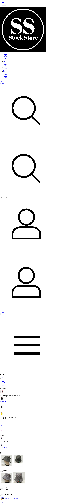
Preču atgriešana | (6, 498)
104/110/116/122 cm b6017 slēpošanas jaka (5, 440)
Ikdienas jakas (5, 74)
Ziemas (5, 58)
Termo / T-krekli (6, 56)
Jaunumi (2, 386)
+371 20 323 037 (2, 493)
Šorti (4, 69)
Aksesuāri (4, 61)
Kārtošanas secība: (2, 452)
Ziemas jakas (5, 54)
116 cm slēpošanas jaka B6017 (3, 447)
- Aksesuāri (4, 383)
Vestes (3, 70)
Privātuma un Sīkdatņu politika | (11, 498)
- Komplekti (4, 384)
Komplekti (4, 71)
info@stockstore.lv (2, 497)
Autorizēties (3, 312)
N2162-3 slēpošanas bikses (3, 425)
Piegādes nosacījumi (17, 498)
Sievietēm (3, 376)
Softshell (5, 55)
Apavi (3, 62)
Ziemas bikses (5, 76)
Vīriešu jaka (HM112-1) (3, 401)
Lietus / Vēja (5, 68)
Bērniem (2, 72)
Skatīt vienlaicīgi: (2, 453)
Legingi (5, 59)
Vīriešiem (3, 385)
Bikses (3, 57)
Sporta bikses (5, 60)
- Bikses (4, 382)
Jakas (3, 53)
